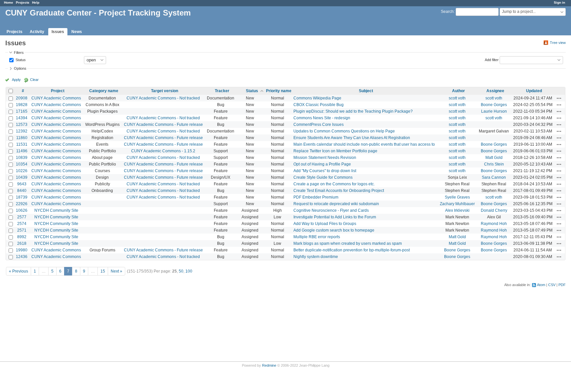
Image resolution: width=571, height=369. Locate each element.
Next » (116, 271)
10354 (21, 164)
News (76, 31)
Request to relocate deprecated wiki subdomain (336, 204)
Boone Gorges (494, 104)
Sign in (559, 2)
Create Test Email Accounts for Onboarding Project (338, 190)
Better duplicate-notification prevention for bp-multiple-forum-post (351, 250)
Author (458, 91)
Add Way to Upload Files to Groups (324, 223)
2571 (21, 230)
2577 (21, 217)
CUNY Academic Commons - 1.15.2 (163, 151)
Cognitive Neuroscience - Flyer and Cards (331, 210)
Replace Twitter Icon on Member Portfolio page (335, 151)
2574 (21, 223)
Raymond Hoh (494, 223)
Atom (541, 285)
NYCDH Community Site (56, 210)
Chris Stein (494, 164)
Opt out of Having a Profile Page (322, 164)
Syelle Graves (457, 197)
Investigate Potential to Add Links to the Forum (334, 217)
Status (20, 59)
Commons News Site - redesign (321, 118)
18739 (21, 197)
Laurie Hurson (494, 111)
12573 (21, 124)
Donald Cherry (494, 210)
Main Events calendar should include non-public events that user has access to (364, 144)
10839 (21, 157)
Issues (58, 31)
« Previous (18, 271)
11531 (21, 144)
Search (447, 11)
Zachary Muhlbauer (457, 204)
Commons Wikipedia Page (317, 98)
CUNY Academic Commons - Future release (163, 124)
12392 (21, 131)
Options (20, 68)
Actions (559, 98)
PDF (562, 285)
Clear (34, 80)
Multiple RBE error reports (316, 237)
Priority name (278, 91)
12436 (21, 256)
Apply (16, 80)
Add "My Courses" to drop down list (324, 170)
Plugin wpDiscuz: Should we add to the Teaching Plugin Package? (353, 111)
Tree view (558, 43)
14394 (21, 118)
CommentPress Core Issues (318, 124)
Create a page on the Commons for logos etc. (334, 184)
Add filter (492, 59)
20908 (21, 98)
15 (102, 271)
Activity (37, 31)
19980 (21, 250)
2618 (21, 243)
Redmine (269, 365)
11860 (21, 137)
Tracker (222, 91)
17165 (21, 111)
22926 (21, 204)
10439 (21, 177)
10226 (21, 170)
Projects (22, 2)
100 (188, 271)
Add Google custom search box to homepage (333, 230)
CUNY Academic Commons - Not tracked (163, 98)
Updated (534, 91)
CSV (551, 285)
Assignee (495, 91)
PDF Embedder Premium (315, 197)
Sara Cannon (494, 177)
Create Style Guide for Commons (323, 177)
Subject (366, 91)
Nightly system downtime (315, 256)
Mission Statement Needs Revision (324, 157)
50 (181, 271)
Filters (19, 53)
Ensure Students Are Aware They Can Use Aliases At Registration (351, 137)
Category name (103, 91)
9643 (21, 184)
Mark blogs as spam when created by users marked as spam (347, 243)
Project (57, 91)
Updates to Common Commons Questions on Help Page (344, 131)
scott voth (457, 98)
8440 (21, 190)
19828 (21, 104)
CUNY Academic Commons (56, 98)
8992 (21, 237)
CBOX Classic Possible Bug (318, 104)
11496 (21, 151)
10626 (21, 210)
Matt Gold (494, 157)
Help (35, 2)
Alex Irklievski (457, 210)
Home (8, 2)
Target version (164, 91)
